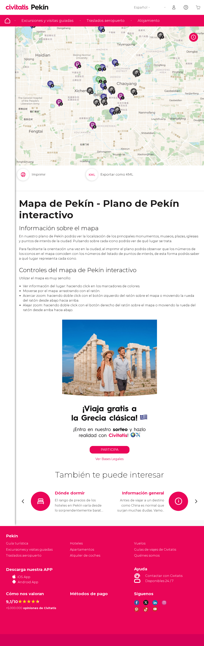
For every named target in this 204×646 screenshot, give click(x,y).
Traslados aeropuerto (106, 20)
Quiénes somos (147, 555)
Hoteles (76, 543)
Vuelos (139, 543)
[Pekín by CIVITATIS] (18, 7)
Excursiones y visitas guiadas (48, 20)
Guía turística (7, 20)
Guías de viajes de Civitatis (155, 549)
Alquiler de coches (85, 555)
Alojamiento (149, 20)
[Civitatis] (14, 640)
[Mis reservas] (174, 7)
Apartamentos (82, 549)
